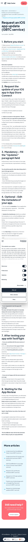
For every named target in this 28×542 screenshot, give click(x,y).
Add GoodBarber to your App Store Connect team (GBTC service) (14, 465)
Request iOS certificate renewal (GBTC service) (13, 471)
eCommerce (12, 10)
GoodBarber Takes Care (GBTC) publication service (13, 15)
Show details (20, 285)
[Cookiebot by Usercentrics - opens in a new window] (20, 241)
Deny (14, 299)
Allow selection (14, 294)
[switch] (24, 270)
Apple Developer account (17, 45)
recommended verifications (9, 57)
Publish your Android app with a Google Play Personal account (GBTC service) (14, 483)
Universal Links (16, 145)
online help (15, 74)
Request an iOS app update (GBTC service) (14, 17)
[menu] (2, 3)
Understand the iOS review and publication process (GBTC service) (15, 458)
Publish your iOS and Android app (10, 12)
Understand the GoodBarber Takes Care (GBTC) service (14, 452)
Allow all (14, 290)
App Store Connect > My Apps (17, 353)
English (15, 536)
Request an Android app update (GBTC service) (13, 489)
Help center (5, 10)
